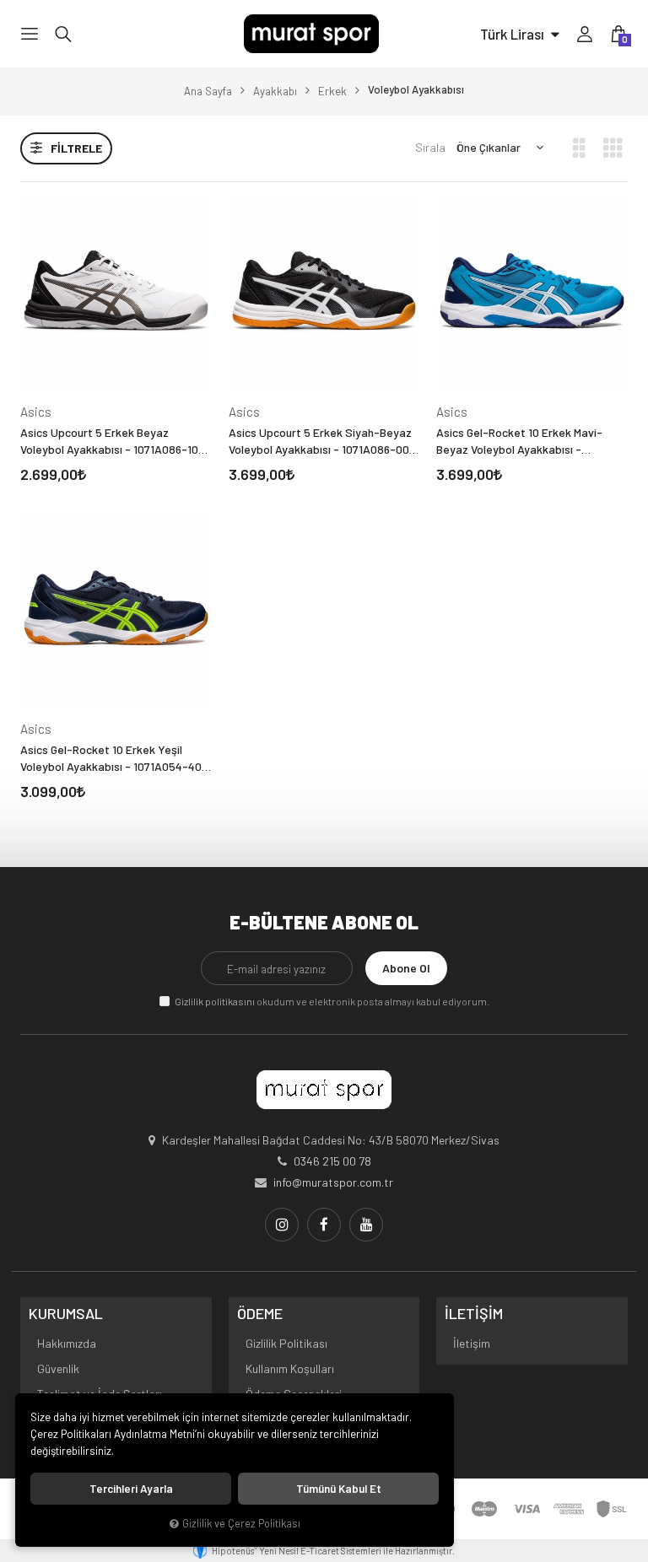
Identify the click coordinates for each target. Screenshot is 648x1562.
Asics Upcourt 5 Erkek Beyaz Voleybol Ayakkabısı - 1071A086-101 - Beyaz (115, 441)
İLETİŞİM (474, 1314)
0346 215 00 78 (332, 1161)
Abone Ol (406, 968)
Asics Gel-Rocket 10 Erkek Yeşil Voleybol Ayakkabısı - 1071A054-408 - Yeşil (114, 758)
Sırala (430, 147)
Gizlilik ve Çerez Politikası (241, 1523)
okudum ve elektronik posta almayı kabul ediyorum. (332, 1001)
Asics (35, 411)
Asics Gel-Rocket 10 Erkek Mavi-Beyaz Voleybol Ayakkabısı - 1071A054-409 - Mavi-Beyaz (519, 441)
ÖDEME (260, 1314)
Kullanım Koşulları (290, 1368)
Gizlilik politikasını (215, 1001)
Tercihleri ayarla (131, 1488)
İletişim (471, 1343)
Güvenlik (58, 1368)
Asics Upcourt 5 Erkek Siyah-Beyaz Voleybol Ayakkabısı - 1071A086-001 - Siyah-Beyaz (321, 441)
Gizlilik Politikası (286, 1343)
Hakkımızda (66, 1343)
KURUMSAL (66, 1314)
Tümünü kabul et (338, 1488)
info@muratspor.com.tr (333, 1182)
